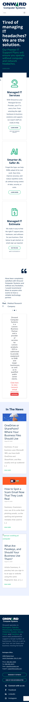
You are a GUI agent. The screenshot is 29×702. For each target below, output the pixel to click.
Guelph (14, 632)
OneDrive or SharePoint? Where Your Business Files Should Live (12, 432)
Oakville (15, 627)
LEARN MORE (6, 68)
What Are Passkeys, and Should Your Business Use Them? (12, 552)
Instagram (12, 698)
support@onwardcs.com (15, 669)
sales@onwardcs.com (12, 666)
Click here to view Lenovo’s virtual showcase (14, 387)
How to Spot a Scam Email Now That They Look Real (14, 493)
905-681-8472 (9, 664)
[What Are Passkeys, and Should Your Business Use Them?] (14, 538)
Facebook (12, 690)
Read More (7, 470)
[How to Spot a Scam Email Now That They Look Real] (14, 481)
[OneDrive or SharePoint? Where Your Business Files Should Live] (14, 417)
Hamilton (15, 634)
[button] (12, 310)
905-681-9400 (11, 662)
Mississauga (7, 630)
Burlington (6, 627)
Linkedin (11, 694)
